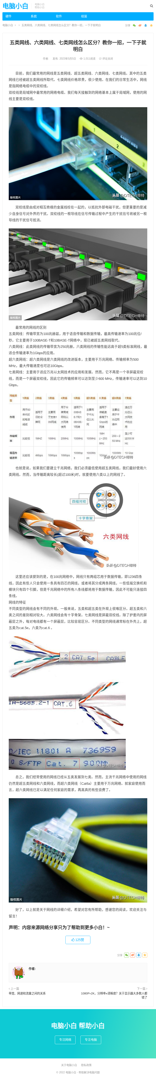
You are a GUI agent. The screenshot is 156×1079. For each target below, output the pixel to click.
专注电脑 (91, 1039)
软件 (59, 16)
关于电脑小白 (69, 1065)
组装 (84, 16)
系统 (34, 16)
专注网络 (65, 1039)
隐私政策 (86, 1065)
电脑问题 (94, 1072)
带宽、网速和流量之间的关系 (27, 993)
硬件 (8, 16)
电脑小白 (15, 6)
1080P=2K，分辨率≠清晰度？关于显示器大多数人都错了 (114, 995)
